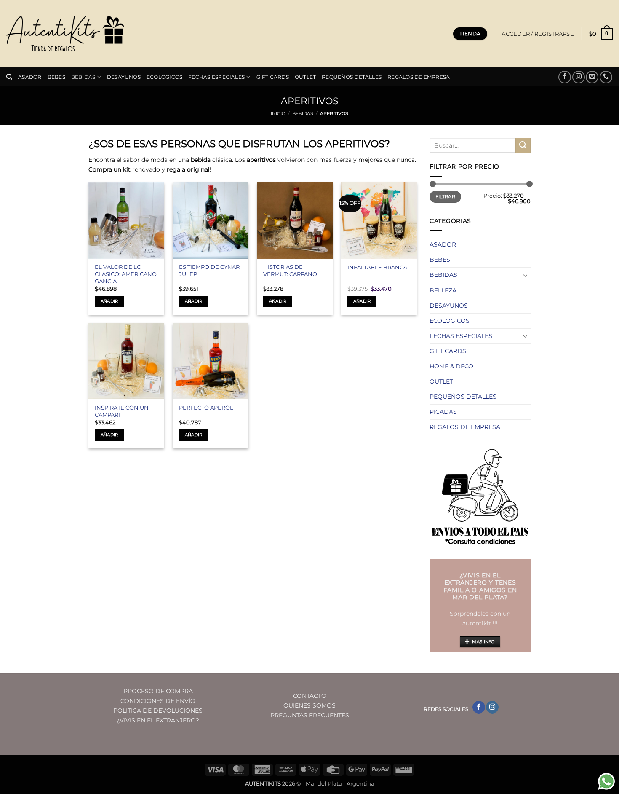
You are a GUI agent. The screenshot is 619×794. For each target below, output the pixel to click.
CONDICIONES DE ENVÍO (157, 701)
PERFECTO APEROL (206, 407)
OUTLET (305, 77)
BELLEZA (443, 290)
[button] (538, 33)
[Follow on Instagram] (578, 77)
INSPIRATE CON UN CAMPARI (122, 411)
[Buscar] (9, 77)
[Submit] (523, 145)
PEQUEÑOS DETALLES (352, 77)
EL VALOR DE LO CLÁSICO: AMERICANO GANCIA (126, 273)
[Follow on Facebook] (564, 77)
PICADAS (443, 412)
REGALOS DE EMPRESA (418, 77)
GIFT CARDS (272, 77)
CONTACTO (309, 696)
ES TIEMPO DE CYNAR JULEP (209, 270)
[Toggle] (525, 275)
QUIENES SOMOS (309, 705)
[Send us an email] (592, 77)
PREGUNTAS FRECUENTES (309, 715)
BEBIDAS (83, 77)
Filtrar (445, 196)
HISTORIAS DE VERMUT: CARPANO (290, 270)
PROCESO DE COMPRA (158, 691)
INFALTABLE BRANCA (377, 267)
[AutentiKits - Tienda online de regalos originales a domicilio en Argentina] (65, 33)
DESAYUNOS (124, 77)
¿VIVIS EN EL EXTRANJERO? (158, 720)
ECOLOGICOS (164, 77)
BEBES (56, 77)
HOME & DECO (451, 366)
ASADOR (29, 77)
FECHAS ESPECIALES (216, 77)
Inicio (278, 113)
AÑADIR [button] (109, 301)
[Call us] (606, 77)
